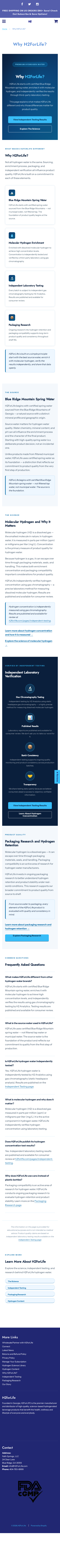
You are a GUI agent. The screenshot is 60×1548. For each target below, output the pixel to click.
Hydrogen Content (16, 1301)
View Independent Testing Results (30, 119)
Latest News (8, 1350)
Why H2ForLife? (9, 1373)
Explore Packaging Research (27, 935)
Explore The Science (30, 129)
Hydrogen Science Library (14, 1365)
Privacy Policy (8, 1358)
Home (4, 29)
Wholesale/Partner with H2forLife (17, 1342)
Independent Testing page (19, 1086)
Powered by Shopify (39, 1525)
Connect (6, 1346)
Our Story (6, 1384)
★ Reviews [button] (57, 777)
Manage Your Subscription (14, 1361)
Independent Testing (17, 1288)
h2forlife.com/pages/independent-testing (30, 620)
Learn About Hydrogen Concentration (30, 814)
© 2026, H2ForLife (18, 1525)
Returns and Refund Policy (14, 1354)
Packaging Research (17, 1294)
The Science (13, 1281)
